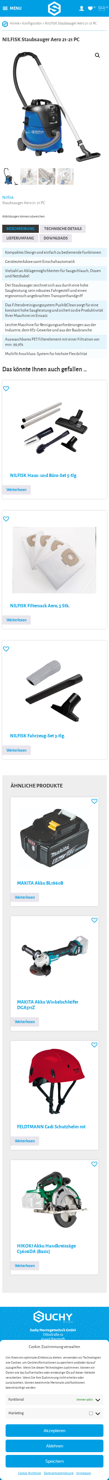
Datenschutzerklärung (59, 1473)
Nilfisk (8, 197)
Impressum (83, 1473)
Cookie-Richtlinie (29, 1473)
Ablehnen (54, 1446)
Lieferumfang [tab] (20, 238)
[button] (16, 8)
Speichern (54, 1461)
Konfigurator (32, 23)
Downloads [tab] (56, 238)
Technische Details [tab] (63, 229)
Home (14, 23)
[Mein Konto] (81, 10)
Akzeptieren (54, 1430)
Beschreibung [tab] (20, 229)
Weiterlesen (16, 490)
